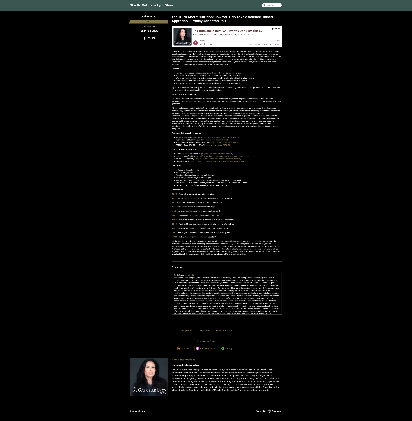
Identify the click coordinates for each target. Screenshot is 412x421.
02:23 (174, 198)
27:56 (175, 237)
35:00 (174, 219)
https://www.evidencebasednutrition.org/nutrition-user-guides (222, 156)
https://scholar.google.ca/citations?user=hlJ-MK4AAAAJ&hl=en (218, 161)
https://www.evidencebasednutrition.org (216, 153)
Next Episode (186, 330)
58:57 (174, 228)
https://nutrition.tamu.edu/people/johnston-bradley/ (218, 159)
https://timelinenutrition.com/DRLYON (222, 137)
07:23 (174, 202)
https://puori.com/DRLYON (217, 140)
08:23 (175, 232)
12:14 (174, 207)
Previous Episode (224, 330)
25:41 (174, 215)
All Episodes (204, 330)
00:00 (174, 194)
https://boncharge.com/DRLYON (225, 142)
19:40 (174, 211)
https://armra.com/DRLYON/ (219, 145)
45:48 (174, 224)
